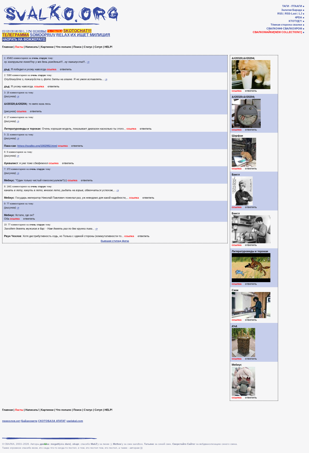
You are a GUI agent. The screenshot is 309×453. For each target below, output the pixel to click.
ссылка (51, 69)
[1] (4, 31)
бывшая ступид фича (115, 240)
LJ (300, 13)
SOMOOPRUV (43, 35)
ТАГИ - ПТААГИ (292, 6)
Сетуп (98, 46)
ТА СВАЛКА (55, 31)
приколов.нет (11, 420)
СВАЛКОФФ (274, 28)
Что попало (63, 46)
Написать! (32, 46)
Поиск (77, 46)
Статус (88, 46)
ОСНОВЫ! (40, 31)
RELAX (63, 35)
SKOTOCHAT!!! (77, 31)
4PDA (298, 17)
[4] (16, 31)
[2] (8, 31)
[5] (20, 31)
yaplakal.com (74, 420)
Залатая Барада (291, 9)
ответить (66, 69)
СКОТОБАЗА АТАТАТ (52, 420)
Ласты (19, 46)
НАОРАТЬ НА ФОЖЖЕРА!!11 (24, 39)
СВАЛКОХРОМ (292, 28)
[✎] (30, 31)
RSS (280, 13)
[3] (12, 31)
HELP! (108, 46)
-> (88, 61)
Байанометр (29, 420)
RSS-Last (291, 13)
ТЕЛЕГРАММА (15, 35)
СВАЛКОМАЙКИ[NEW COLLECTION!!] (277, 32)
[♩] (25, 31)
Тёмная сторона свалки (286, 24)
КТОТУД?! (295, 21)
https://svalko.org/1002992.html (37, 145)
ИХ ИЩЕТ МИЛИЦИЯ (90, 35)
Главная (7, 46)
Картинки (47, 46)
